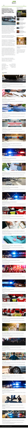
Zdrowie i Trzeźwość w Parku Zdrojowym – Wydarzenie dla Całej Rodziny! (12, 245)
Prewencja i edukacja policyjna (5, 7)
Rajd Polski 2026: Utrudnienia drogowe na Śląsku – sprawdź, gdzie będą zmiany (23, 32)
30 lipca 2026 (21, 24)
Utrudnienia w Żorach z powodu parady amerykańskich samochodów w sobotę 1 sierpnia (23, 28)
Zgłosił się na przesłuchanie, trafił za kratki (8, 289)
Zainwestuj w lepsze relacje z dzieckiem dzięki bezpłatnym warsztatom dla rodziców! (13, 172)
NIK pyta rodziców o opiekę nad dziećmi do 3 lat (8, 99)
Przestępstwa (5, 142)
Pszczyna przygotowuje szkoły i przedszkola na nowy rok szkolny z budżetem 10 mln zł (13, 114)
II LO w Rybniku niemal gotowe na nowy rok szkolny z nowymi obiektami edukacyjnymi (13, 362)
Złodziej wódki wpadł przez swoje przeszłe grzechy (9, 158)
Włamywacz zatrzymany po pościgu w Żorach (8, 390)
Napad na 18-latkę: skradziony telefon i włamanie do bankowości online (11, 143)
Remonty (5, 83)
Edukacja (7, 215)
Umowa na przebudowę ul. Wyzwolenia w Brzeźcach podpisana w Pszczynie (12, 84)
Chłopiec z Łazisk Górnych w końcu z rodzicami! (21, 47)
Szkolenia (3, 317)
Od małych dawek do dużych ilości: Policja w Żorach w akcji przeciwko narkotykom (13, 420)
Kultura (3, 244)
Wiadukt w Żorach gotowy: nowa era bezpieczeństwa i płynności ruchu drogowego (22, 20)
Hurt (2, 389)
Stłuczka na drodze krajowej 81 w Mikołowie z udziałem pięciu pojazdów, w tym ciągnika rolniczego (12, 66)
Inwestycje (3, 83)
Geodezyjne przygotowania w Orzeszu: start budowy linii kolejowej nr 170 (21, 13)
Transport (8, 186)
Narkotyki (3, 419)
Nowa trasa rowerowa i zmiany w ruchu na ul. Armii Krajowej (10, 187)
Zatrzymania (5, 288)
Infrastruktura (3, 186)
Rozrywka (5, 346)
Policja (2, 142)
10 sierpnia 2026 (18, 48)
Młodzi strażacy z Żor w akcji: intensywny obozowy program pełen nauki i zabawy (13, 318)
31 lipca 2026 (21, 20)
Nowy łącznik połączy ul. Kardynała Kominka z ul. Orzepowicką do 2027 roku (23, 23)
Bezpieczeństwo (3, 215)
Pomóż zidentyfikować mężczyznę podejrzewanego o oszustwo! (11, 260)
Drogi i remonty (19, 11)
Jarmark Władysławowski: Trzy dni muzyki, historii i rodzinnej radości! (11, 347)
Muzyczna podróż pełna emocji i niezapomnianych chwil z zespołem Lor (12, 274)
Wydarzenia (9, 215)
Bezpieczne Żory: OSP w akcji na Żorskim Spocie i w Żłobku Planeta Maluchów (12, 216)
